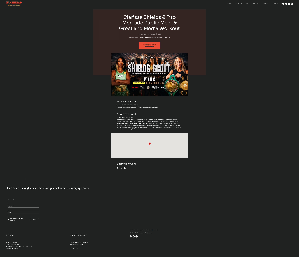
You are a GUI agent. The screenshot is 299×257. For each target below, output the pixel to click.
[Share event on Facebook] (117, 168)
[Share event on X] (121, 168)
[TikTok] (282, 4)
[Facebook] (289, 4)
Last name (11, 206)
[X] (292, 4)
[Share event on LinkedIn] (125, 168)
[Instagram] (286, 4)
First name (11, 199)
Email (9, 212)
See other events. (149, 46)
